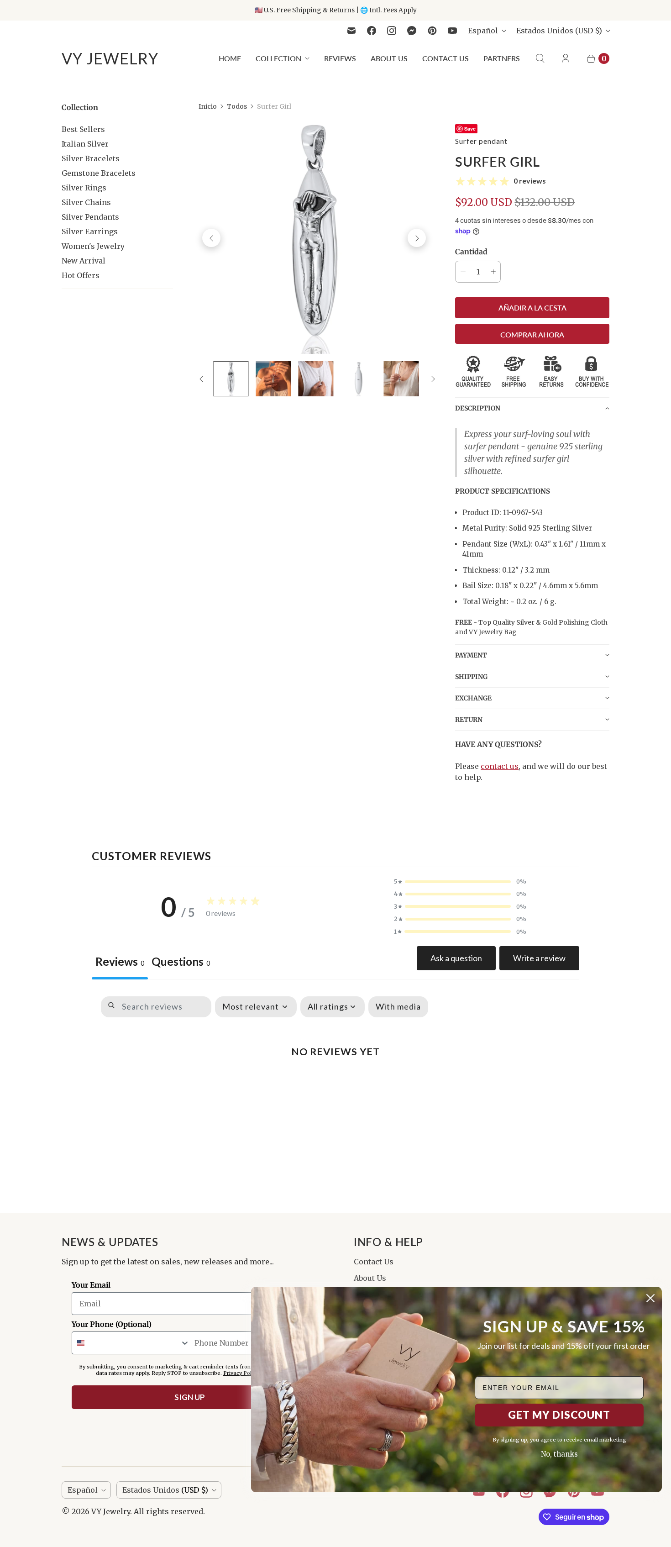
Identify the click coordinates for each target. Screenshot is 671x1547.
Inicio (208, 106)
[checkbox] (398, 1006)
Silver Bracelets (91, 158)
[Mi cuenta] (565, 58)
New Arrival (83, 260)
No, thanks (559, 1454)
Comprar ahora (532, 334)
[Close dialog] (650, 1298)
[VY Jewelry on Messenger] (412, 31)
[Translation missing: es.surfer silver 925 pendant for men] (316, 378)
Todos (237, 106)
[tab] (181, 962)
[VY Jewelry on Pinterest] (432, 31)
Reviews (340, 58)
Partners (501, 58)
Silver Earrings (90, 231)
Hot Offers (81, 275)
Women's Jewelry (93, 246)
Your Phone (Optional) (112, 1324)
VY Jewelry (110, 1511)
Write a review (539, 958)
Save (470, 128)
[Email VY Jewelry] (351, 31)
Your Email (91, 1284)
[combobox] (131, 1343)
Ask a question (456, 958)
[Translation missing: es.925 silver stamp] (358, 378)
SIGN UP (189, 1397)
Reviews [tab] (119, 961)
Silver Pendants (90, 216)
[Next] (417, 238)
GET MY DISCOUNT (559, 1414)
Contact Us (445, 58)
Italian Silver (85, 143)
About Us (389, 58)
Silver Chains (86, 202)
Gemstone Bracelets (99, 173)
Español (483, 30)
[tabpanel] (335, 1070)
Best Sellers (83, 129)
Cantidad (471, 251)
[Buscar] (540, 58)
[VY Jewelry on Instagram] (392, 31)
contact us (500, 766)
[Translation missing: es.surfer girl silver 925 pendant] (401, 378)
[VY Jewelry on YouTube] (452, 31)
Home (230, 58)
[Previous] (211, 238)
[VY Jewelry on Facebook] (372, 31)
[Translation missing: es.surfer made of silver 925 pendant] (273, 378)
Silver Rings (84, 187)
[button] (532, 408)
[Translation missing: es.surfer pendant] (230, 378)
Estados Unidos (559, 30)
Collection (278, 58)
